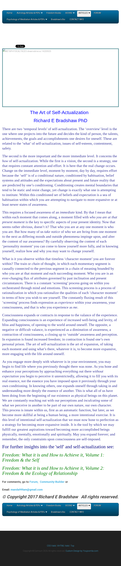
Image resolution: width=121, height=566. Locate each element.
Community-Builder (52, 481)
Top (72, 546)
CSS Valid (51, 546)
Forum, (35, 481)
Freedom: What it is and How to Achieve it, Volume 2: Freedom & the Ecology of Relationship (53, 470)
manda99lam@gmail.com (27, 489)
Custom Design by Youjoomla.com (82, 551)
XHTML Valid (63, 546)
